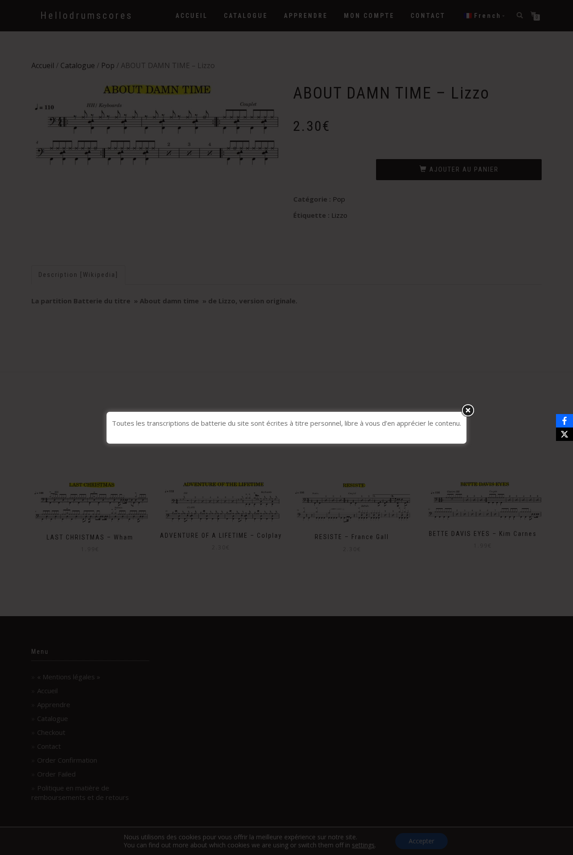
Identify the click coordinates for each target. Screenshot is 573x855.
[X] (564, 434)
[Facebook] (564, 421)
